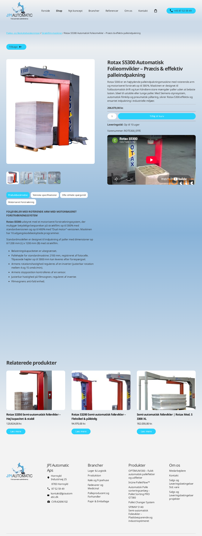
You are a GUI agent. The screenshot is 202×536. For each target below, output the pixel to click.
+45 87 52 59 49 (183, 10)
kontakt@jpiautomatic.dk (61, 495)
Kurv (155, 11)
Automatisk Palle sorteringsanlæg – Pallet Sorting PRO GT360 (139, 492)
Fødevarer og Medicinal (95, 486)
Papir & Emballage (98, 501)
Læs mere (15, 431)
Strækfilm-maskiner (52, 33)
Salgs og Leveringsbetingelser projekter (181, 495)
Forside (45, 10)
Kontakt (143, 10)
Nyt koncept (75, 10)
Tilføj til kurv (157, 116)
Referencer (112, 10)
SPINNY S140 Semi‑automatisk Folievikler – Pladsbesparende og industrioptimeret (140, 514)
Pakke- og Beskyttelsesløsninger (23, 33)
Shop (59, 10)
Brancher (94, 10)
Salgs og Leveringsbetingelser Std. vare (181, 483)
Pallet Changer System (141, 502)
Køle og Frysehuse (98, 480)
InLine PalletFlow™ (139, 482)
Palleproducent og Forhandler (98, 494)
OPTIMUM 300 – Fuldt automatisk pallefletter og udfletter (141, 474)
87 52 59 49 (57, 488)
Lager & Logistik (97, 470)
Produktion (94, 475)
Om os (128, 10)
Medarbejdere (177, 470)
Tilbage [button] (13, 46)
